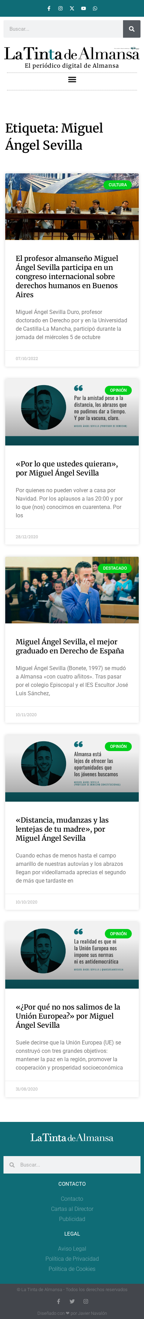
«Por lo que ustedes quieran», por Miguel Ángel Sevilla (67, 468)
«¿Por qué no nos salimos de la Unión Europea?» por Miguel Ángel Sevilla (68, 1016)
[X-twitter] (72, 8)
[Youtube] (83, 8)
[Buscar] (132, 29)
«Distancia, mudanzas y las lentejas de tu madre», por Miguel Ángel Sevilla (62, 829)
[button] (72, 79)
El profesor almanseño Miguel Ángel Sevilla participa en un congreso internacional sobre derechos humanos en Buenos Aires (67, 276)
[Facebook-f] (49, 8)
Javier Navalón (92, 1313)
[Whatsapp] (95, 8)
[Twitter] (72, 1301)
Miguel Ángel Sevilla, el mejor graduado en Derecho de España (70, 646)
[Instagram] (60, 8)
